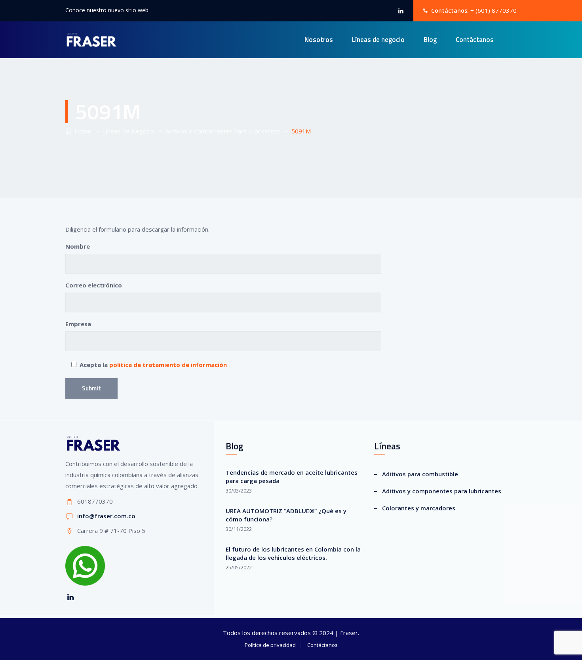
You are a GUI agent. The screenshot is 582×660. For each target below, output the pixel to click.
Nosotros (318, 39)
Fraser (349, 633)
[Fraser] (91, 39)
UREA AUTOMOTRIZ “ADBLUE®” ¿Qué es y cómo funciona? (286, 515)
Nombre (77, 246)
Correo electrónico (93, 285)
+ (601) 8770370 (493, 10)
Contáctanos (475, 39)
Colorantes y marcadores (418, 508)
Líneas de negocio (378, 39)
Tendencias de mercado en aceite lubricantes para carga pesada (292, 476)
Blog (430, 39)
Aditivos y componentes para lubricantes (441, 491)
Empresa (78, 324)
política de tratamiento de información (168, 365)
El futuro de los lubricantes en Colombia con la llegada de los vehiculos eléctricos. (293, 553)
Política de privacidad (270, 645)
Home (81, 131)
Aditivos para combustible (420, 474)
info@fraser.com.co (106, 516)
